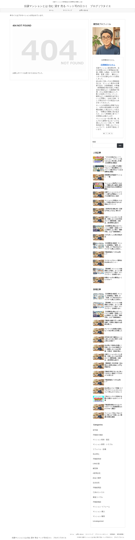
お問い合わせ (80, 534)
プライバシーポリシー (101, 534)
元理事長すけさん (108, 65)
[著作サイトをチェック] (104, 133)
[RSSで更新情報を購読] (112, 133)
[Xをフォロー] (106, 133)
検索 (94, 142)
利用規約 (112, 534)
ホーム (72, 534)
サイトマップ (89, 534)
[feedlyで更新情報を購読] (109, 133)
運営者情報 (120, 534)
